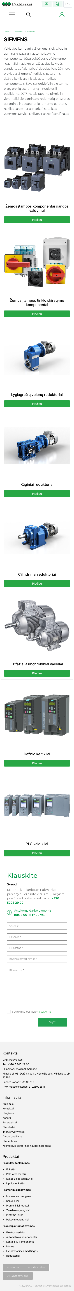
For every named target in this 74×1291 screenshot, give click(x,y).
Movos (10, 1246)
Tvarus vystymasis (13, 1131)
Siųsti (52, 1022)
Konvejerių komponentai (20, 1241)
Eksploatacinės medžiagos (22, 1251)
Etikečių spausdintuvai (19, 1178)
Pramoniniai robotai (17, 1205)
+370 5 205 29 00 (18, 1064)
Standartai (9, 1127)
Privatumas (13, 1267)
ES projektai (10, 1122)
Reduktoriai (13, 1255)
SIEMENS (31, 32)
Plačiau (37, 219)
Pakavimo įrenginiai (17, 1219)
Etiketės (11, 1169)
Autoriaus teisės (36, 1267)
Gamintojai (19, 32)
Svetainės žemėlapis (17, 1276)
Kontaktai (8, 1108)
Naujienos (8, 1113)
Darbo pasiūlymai (13, 1136)
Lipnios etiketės (15, 1183)
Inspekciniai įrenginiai (18, 1196)
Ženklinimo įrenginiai (18, 1210)
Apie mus (8, 1103)
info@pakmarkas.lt (26, 1068)
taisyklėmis (44, 1011)
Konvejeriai (12, 1200)
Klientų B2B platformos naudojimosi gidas (27, 1145)
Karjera (7, 1117)
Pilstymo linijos (14, 1214)
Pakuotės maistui (16, 1174)
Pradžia (7, 32)
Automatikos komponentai (21, 1237)
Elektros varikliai (15, 1232)
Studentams (10, 1141)
